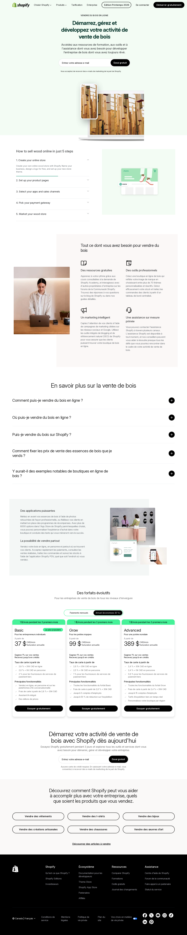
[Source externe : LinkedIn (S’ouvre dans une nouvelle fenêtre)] (145, 922)
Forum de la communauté (157, 878)
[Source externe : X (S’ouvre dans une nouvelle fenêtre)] (151, 915)
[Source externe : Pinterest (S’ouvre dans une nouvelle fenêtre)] (151, 922)
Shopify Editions (53, 878)
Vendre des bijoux (148, 816)
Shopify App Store (88, 887)
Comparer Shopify (121, 873)
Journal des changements (124, 889)
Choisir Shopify (41, 5)
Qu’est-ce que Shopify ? (57, 873)
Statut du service (153, 889)
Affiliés (82, 898)
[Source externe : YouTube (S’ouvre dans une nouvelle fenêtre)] (158, 915)
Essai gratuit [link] (120, 62)
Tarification (76, 5)
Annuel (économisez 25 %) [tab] (108, 613)
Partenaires (84, 892)
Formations (117, 878)
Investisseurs (51, 884)
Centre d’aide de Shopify (157, 873)
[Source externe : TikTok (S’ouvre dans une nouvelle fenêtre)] (171, 915)
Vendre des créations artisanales (38, 829)
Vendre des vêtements (38, 816)
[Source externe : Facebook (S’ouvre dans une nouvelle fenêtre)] (145, 915)
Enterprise (92, 5)
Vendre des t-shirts (93, 816)
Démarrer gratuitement (168, 5)
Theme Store (85, 881)
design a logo (32, 169)
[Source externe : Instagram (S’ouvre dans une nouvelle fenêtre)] (164, 915)
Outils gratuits (118, 884)
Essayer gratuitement (38, 708)
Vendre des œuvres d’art (148, 829)
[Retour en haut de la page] (15, 868)
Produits (60, 5)
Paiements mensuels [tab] (79, 613)
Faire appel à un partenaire (158, 884)
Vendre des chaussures (93, 829)
